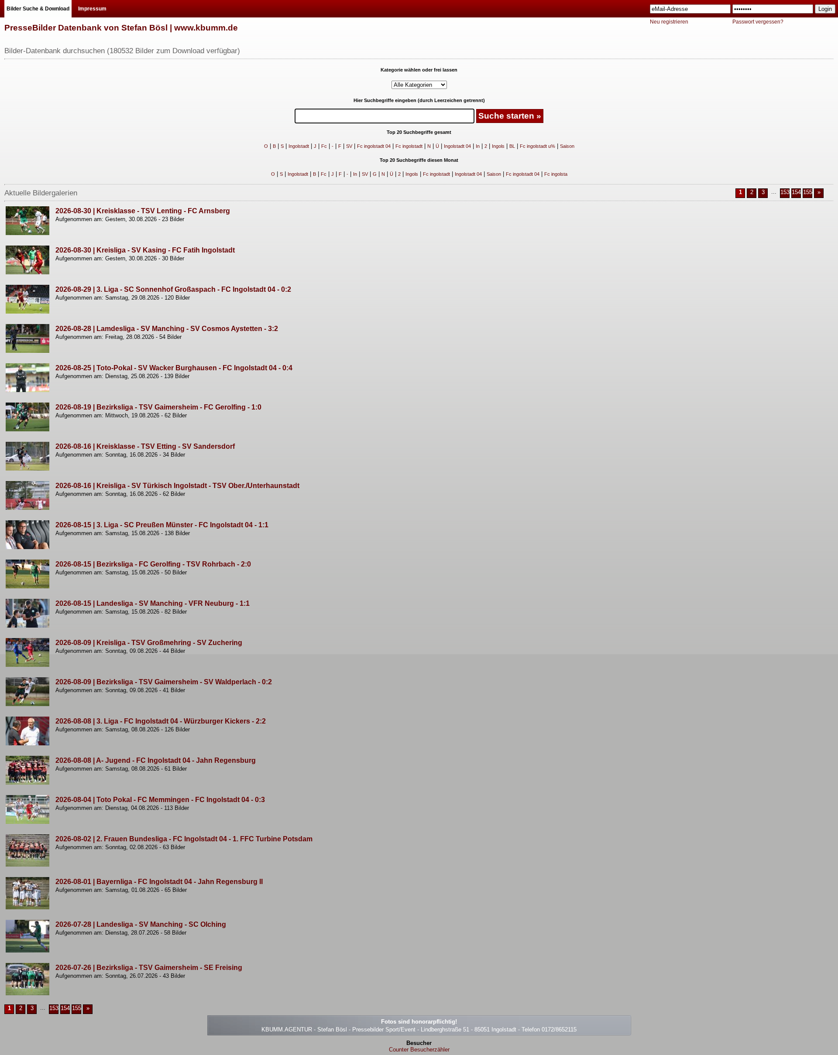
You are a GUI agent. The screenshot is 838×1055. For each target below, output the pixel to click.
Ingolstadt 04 (457, 146)
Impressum (92, 9)
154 (796, 192)
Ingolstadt (298, 146)
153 (785, 192)
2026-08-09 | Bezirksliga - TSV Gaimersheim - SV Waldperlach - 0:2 (163, 682)
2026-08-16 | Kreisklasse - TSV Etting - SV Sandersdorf (145, 446)
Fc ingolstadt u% (537, 146)
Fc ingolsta (555, 174)
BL (512, 146)
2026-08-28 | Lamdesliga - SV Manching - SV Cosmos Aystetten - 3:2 (166, 328)
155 (807, 192)
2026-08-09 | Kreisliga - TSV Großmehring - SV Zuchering (148, 642)
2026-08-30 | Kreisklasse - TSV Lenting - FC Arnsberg (142, 211)
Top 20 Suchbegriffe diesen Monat (419, 160)
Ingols (498, 146)
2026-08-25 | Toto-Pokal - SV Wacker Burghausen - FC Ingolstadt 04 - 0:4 (173, 368)
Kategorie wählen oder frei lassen (419, 69)
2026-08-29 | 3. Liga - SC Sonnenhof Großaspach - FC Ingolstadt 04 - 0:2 (173, 289)
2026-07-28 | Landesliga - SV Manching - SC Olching (140, 924)
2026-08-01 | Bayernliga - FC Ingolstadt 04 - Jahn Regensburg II (159, 881)
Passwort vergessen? (757, 22)
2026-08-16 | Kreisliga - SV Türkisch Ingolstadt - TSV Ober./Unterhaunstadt (177, 485)
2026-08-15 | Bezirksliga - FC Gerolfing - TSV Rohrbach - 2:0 (153, 564)
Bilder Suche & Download (38, 9)
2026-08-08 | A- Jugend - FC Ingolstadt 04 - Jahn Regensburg (155, 760)
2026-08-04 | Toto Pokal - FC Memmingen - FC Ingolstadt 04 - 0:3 (160, 799)
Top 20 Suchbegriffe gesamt (419, 132)
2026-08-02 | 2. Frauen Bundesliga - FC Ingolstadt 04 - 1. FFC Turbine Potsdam (184, 839)
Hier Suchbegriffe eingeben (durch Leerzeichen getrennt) (419, 100)
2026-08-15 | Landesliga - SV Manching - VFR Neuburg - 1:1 (152, 603)
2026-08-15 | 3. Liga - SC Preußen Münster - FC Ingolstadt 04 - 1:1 (161, 525)
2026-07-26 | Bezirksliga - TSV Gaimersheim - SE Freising (148, 967)
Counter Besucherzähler (419, 1049)
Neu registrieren (669, 22)
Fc (324, 146)
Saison (567, 146)
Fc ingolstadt (408, 146)
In (478, 146)
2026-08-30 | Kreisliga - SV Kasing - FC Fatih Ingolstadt (145, 250)
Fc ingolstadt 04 (374, 146)
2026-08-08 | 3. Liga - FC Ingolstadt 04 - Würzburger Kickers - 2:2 (160, 721)
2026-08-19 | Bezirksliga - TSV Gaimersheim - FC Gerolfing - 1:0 (158, 407)
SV (349, 146)
